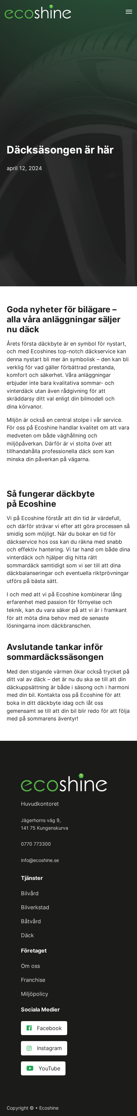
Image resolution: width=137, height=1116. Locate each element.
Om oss (30, 966)
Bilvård (30, 893)
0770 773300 (36, 844)
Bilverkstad (35, 907)
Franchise (33, 979)
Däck (27, 935)
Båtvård (31, 921)
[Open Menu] (129, 11)
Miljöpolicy (34, 993)
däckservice (22, 541)
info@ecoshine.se (40, 860)
